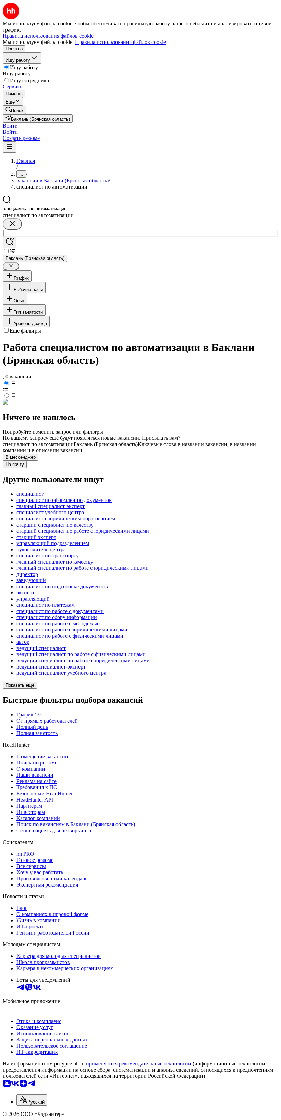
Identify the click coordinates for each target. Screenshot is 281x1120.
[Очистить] (12, 224)
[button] (10, 126)
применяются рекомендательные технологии (138, 1064)
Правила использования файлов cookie (120, 42)
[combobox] (34, 208)
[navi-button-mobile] (9, 147)
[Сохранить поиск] (9, 242)
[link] (14, 110)
